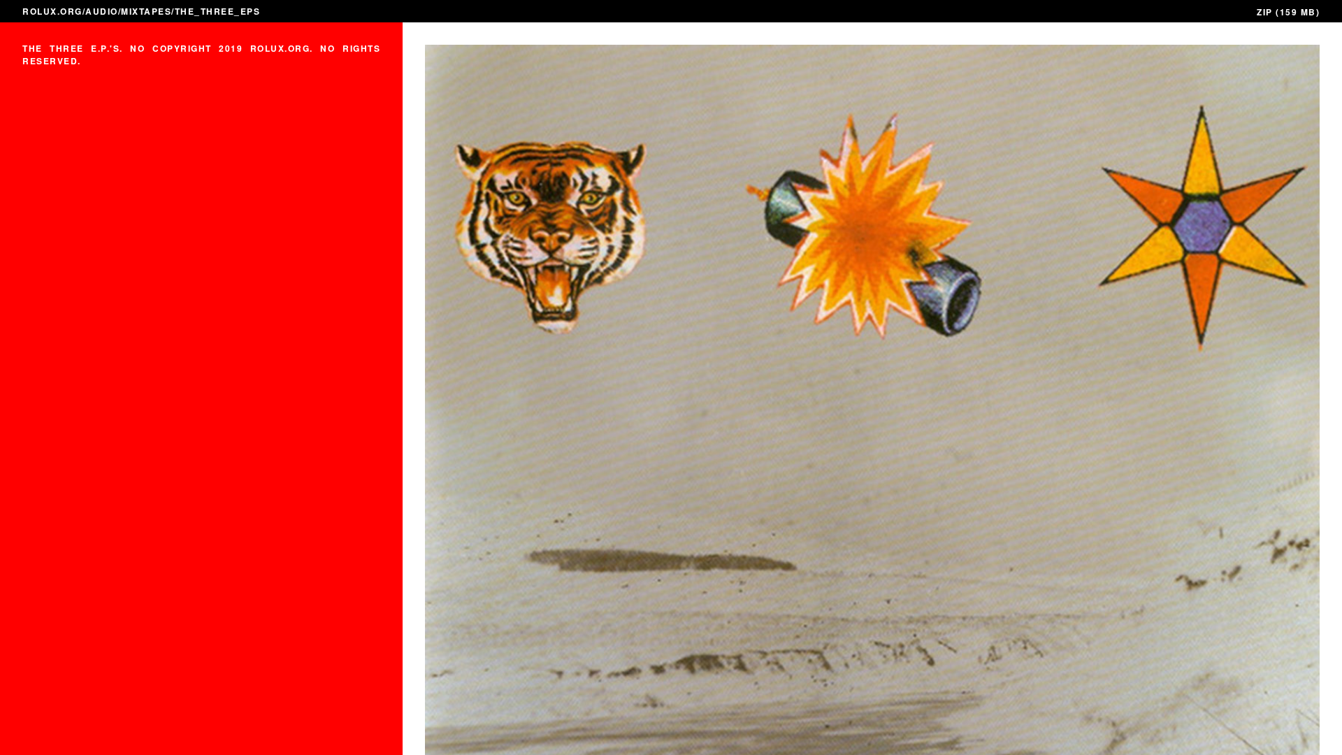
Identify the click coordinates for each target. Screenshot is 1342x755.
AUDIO (101, 11)
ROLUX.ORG (52, 11)
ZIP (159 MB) (1288, 12)
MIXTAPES (146, 11)
